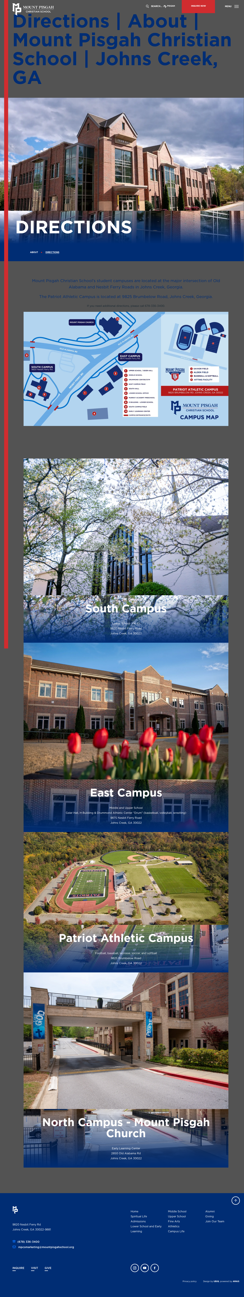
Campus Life (176, 1231)
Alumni (210, 1211)
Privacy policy (190, 1281)
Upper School (177, 1216)
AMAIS (236, 1281)
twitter (145, 1268)
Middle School (177, 1211)
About (34, 252)
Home (134, 1211)
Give (48, 1268)
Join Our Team (214, 1221)
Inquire (18, 1268)
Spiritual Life (139, 1216)
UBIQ (216, 1281)
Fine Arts (174, 1221)
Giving (209, 1216)
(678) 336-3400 (28, 1242)
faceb (155, 1268)
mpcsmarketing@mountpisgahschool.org (45, 1247)
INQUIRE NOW (198, 6)
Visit (34, 1268)
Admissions (138, 1221)
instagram (135, 1268)
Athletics (173, 1226)
